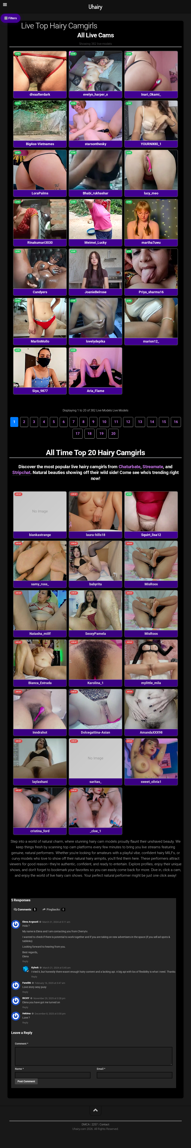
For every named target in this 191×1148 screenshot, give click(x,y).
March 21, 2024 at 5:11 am (56, 921)
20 (113, 433)
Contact (104, 1124)
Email (101, 1068)
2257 (95, 1124)
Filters (12, 18)
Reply (25, 961)
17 (78, 433)
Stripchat (21, 472)
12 (128, 422)
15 (164, 422)
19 (101, 433)
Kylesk (35, 967)
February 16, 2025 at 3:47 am (50, 983)
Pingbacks (55, 909)
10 (104, 422)
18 (89, 433)
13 (140, 422)
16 (176, 422)
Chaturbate (129, 466)
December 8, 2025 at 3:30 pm (50, 1013)
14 (152, 422)
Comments (27, 909)
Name (19, 1068)
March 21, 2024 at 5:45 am (57, 967)
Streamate (153, 466)
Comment (21, 1043)
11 (116, 422)
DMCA (86, 1124)
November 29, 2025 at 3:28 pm (49, 998)
